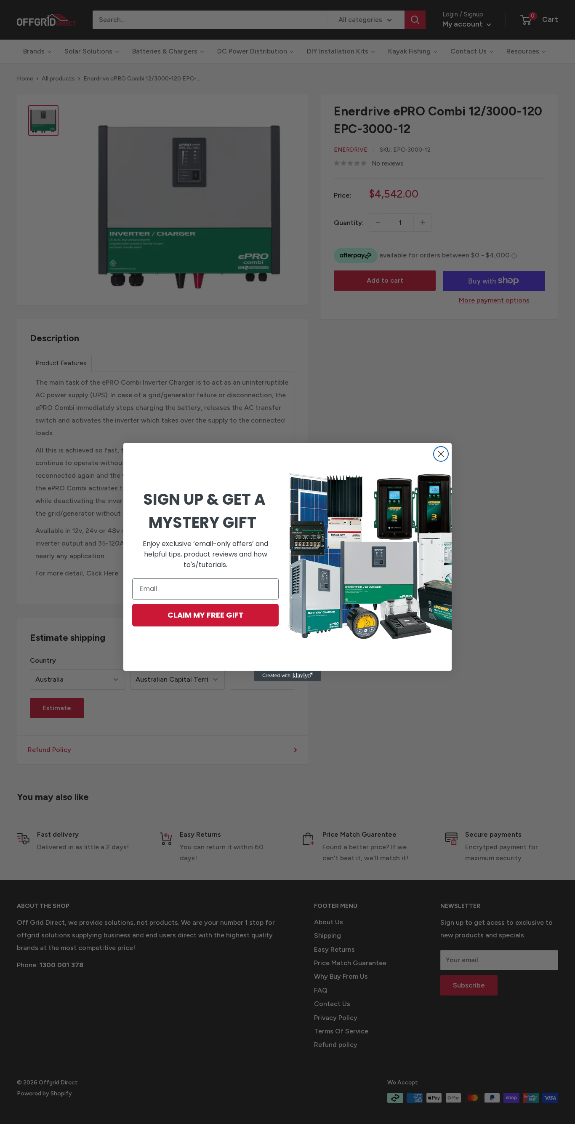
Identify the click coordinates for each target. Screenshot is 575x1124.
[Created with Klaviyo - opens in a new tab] (287, 676)
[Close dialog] (441, 454)
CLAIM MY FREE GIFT (206, 615)
